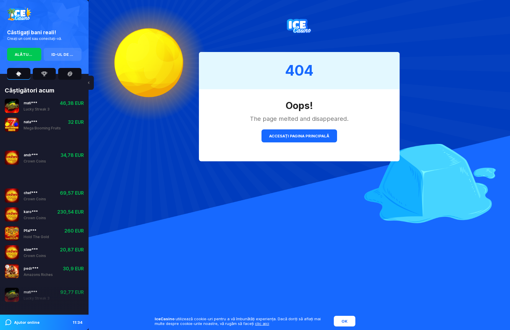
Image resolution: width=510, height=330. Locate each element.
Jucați (30, 112)
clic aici (262, 323)
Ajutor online (48, 322)
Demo (48, 112)
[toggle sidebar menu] (88, 83)
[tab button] (18, 74)
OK (344, 321)
